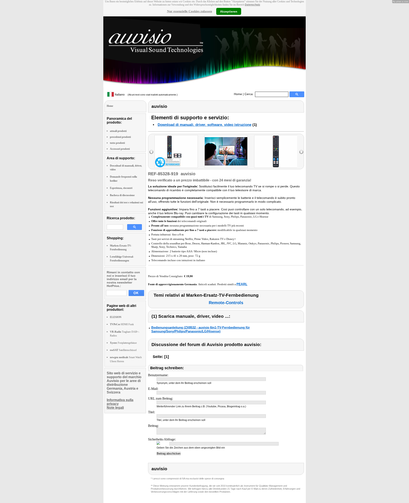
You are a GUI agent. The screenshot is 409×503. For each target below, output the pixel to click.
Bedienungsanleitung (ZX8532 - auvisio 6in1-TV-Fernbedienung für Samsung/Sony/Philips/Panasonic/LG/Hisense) (200, 329)
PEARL (241, 284)
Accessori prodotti (120, 148)
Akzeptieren (228, 11)
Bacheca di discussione (122, 195)
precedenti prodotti (120, 136)
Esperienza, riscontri (121, 188)
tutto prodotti (117, 142)
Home (238, 94)
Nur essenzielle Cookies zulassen (189, 11)
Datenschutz (252, 4)
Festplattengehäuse (123, 342)
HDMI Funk (122, 324)
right (301, 152)
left (151, 152)
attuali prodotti (118, 131)
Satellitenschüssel (123, 350)
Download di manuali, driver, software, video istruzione (204, 125)
